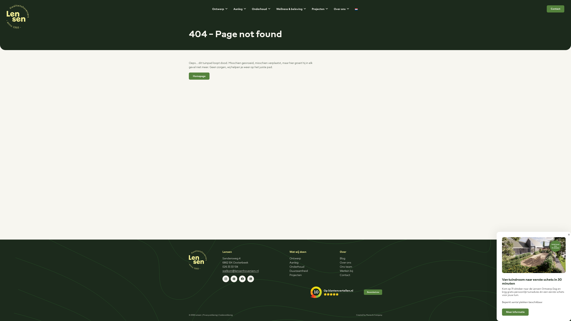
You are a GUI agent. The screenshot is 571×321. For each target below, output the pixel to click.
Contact (345, 275)
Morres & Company (374, 315)
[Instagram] (225, 279)
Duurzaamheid (299, 270)
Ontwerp (295, 258)
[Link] (338, 292)
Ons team (346, 266)
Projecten (296, 275)
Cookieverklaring (226, 315)
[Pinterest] (234, 279)
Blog (342, 258)
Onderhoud (297, 266)
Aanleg (294, 262)
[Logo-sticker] (18, 17)
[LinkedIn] (250, 279)
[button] (226, 9)
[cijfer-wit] (316, 292)
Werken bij (346, 270)
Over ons (345, 262)
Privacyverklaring (210, 315)
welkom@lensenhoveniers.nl (240, 270)
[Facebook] (242, 279)
